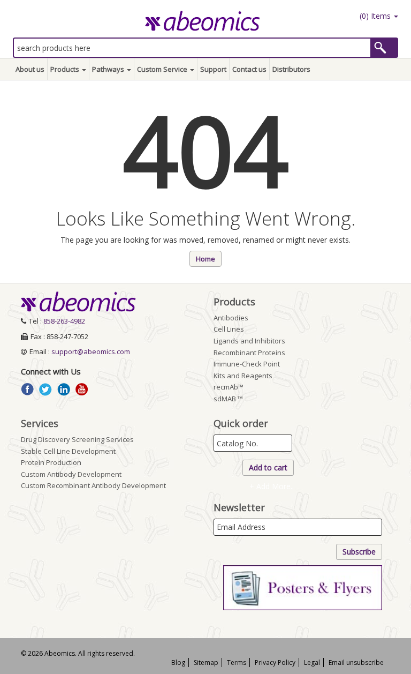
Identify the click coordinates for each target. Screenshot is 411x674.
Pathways (109, 69)
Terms (236, 662)
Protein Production (51, 462)
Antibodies (231, 318)
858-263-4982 (64, 321)
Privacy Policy (275, 662)
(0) (374, 16)
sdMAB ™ (228, 398)
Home (205, 259)
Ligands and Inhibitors (249, 341)
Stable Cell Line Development (68, 451)
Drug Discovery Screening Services (77, 439)
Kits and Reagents (243, 375)
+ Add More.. (271, 486)
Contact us (249, 69)
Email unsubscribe (356, 662)
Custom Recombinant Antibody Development (93, 485)
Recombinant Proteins (249, 352)
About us (30, 69)
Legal (312, 662)
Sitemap (206, 662)
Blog (178, 662)
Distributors (291, 69)
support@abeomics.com (90, 351)
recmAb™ (228, 387)
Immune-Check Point (247, 364)
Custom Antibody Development (71, 474)
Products (65, 69)
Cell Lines (229, 329)
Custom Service (163, 69)
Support (213, 69)
